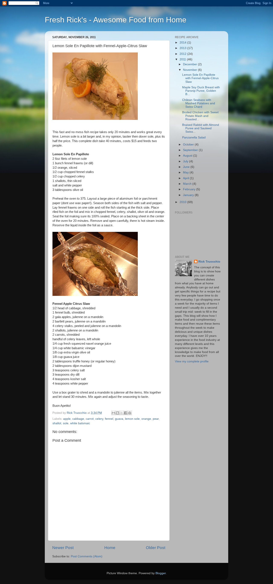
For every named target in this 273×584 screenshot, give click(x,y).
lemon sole (132, 418)
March (187, 183)
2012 (183, 53)
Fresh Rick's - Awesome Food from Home (115, 19)
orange (146, 418)
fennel (109, 418)
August (188, 155)
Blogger (160, 573)
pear (156, 418)
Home (109, 547)
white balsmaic (80, 423)
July (186, 161)
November (190, 69)
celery (99, 418)
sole (65, 423)
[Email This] (113, 413)
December (190, 64)
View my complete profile (192, 361)
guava (119, 418)
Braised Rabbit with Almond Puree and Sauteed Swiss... (200, 128)
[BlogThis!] (117, 413)
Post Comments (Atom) (86, 556)
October (189, 144)
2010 (183, 202)
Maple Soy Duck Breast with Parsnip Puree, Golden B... (201, 91)
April (186, 178)
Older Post (155, 547)
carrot (90, 418)
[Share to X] (121, 413)
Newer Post (63, 547)
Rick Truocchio (209, 261)
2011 (183, 59)
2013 (183, 48)
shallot (56, 423)
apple (67, 418)
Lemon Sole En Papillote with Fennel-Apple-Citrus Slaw (200, 78)
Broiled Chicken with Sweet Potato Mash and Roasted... (200, 116)
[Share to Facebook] (125, 413)
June (186, 167)
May (186, 172)
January (189, 195)
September (191, 150)
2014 (183, 42)
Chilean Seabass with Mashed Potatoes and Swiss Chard (198, 103)
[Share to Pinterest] (130, 413)
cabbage (78, 418)
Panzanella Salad (194, 137)
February (189, 189)
